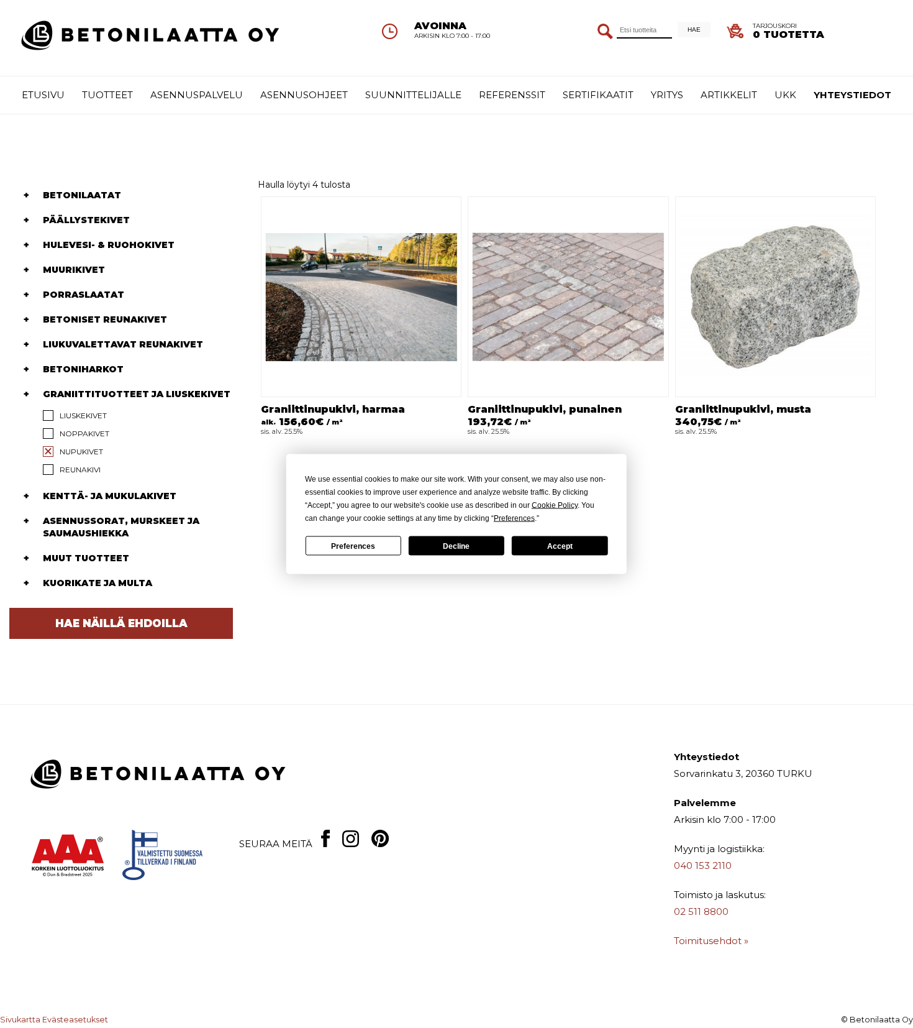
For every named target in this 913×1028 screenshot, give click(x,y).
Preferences (353, 545)
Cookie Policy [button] (555, 505)
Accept (560, 545)
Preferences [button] (514, 518)
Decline (456, 545)
